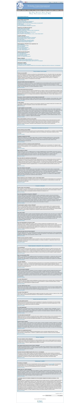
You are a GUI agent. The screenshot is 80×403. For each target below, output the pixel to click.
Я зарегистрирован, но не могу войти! (24, 24)
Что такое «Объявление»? (22, 48)
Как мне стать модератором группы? (24, 56)
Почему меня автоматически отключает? (25, 22)
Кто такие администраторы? (23, 52)
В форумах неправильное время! (23, 29)
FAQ (31, 12)
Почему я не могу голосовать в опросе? (25, 41)
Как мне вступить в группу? (22, 55)
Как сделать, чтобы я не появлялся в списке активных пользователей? (30, 23)
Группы (44, 12)
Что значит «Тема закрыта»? (23, 49)
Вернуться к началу (21, 79)
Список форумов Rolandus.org (23, 16)
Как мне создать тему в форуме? (23, 36)
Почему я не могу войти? (22, 20)
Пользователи (39, 12)
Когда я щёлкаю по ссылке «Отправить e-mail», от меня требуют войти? (30, 33)
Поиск (34, 12)
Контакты (61, 2)
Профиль (31, 13)
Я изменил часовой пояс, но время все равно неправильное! (28, 30)
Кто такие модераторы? (22, 53)
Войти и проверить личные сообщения (41, 13)
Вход (50, 13)
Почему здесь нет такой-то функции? (24, 64)
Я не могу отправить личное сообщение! (25, 59)
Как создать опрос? (21, 39)
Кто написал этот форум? (22, 63)
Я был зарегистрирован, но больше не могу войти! (27, 25)
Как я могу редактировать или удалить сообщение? (27, 37)
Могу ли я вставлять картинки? (23, 47)
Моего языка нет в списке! (22, 31)
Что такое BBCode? (21, 44)
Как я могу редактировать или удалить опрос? (26, 40)
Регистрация (49, 12)
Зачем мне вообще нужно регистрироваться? (26, 21)
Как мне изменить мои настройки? (24, 28)
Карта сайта (55, 2)
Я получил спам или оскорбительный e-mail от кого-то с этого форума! (30, 60)
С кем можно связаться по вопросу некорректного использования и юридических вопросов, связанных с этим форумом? (39, 65)
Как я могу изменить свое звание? (24, 32)
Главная (50, 2)
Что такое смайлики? (21, 46)
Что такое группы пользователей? (24, 54)
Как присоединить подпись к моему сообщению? (26, 38)
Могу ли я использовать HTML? (23, 45)
